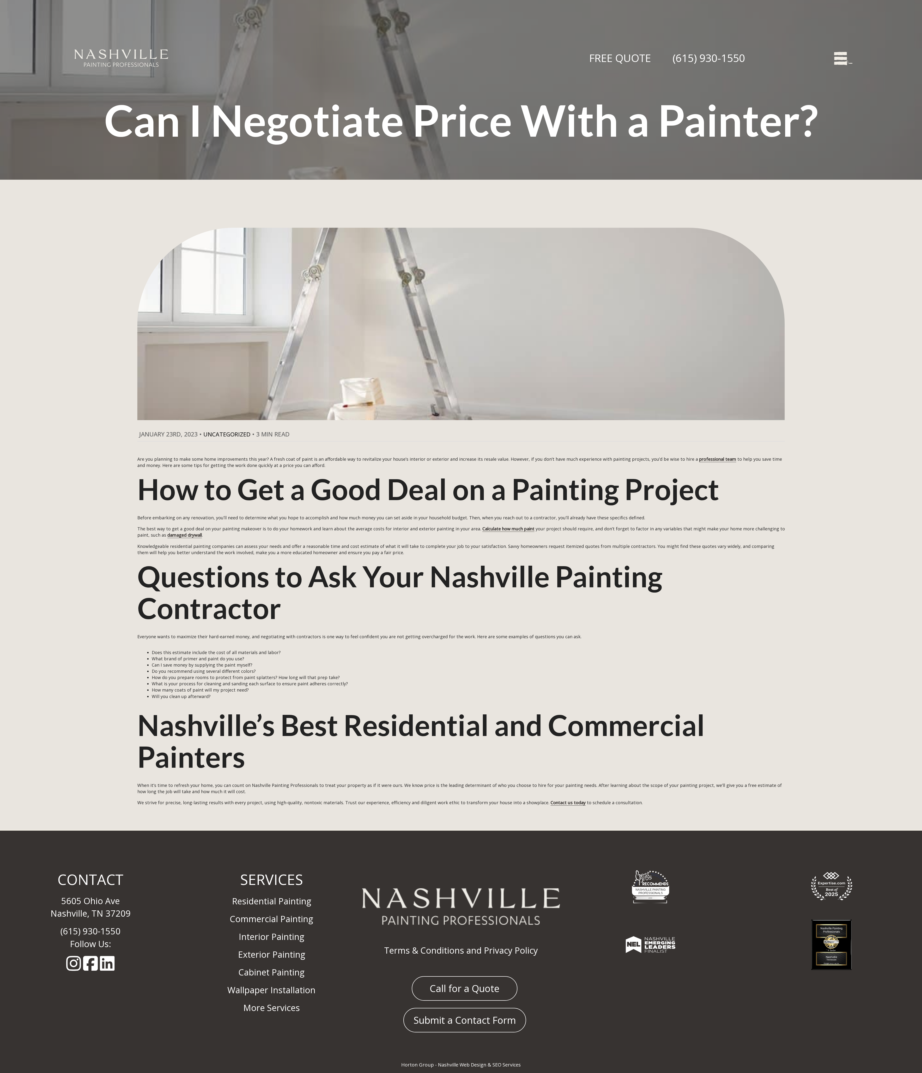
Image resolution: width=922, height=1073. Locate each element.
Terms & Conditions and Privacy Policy (461, 950)
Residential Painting (271, 901)
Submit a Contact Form (464, 1020)
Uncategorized (226, 434)
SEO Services (506, 1064)
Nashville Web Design (462, 1064)
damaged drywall (184, 535)
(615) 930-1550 (709, 58)
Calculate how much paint (508, 529)
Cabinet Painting (271, 972)
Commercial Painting (271, 919)
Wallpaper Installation (271, 990)
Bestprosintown (650, 876)
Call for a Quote (464, 988)
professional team (717, 459)
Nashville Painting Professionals (651, 891)
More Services (271, 1008)
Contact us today (568, 802)
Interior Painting (271, 937)
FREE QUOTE (620, 58)
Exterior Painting (271, 954)
